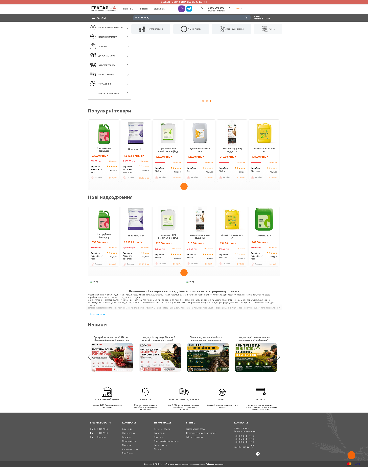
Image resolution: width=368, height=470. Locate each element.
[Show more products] (184, 184)
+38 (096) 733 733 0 (244, 435)
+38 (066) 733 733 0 (244, 438)
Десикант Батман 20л (200, 150)
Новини (97, 325)
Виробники (127, 453)
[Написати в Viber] (252, 448)
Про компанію (128, 433)
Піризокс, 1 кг (136, 149)
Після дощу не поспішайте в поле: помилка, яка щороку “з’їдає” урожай (206, 339)
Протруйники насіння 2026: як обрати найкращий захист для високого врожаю (111, 339)
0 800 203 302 (241, 428)
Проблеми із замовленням (166, 441)
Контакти (126, 437)
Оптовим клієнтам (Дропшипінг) (201, 433)
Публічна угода (129, 441)
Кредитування (160, 445)
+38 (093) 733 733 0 (244, 441)
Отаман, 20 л (264, 235)
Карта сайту (159, 433)
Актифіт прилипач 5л (264, 150)
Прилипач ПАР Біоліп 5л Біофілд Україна (168, 151)
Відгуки (157, 449)
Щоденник (127, 429)
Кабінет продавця (194, 437)
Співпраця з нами (130, 449)
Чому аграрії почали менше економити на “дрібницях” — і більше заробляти (255, 339)
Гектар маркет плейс (195, 429)
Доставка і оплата (162, 429)
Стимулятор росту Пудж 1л (232, 150)
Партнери (126, 445)
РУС (243, 8)
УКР (237, 8)
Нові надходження (235, 29)
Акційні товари (194, 29)
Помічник (158, 437)
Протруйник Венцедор (104, 149)
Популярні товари (154, 29)
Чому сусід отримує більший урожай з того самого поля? (158, 338)
